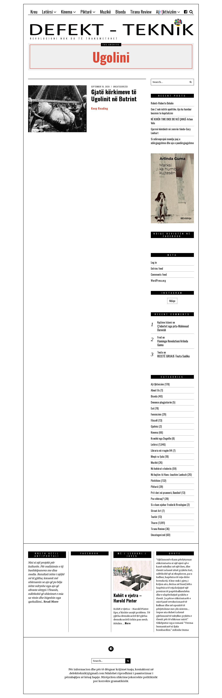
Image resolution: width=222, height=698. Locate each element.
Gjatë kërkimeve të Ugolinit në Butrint (114, 95)
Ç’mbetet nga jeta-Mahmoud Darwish (173, 328)
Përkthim (155, 481)
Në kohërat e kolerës (161, 469)
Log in (154, 262)
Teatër (154, 517)
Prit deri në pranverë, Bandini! (166, 493)
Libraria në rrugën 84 (161, 450)
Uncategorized (120, 86)
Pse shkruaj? (157, 499)
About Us (155, 390)
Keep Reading (99, 108)
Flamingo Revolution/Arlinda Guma (172, 343)
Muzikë (154, 463)
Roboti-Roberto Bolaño (162, 103)
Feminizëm (156, 414)
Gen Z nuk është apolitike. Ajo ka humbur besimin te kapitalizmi (171, 111)
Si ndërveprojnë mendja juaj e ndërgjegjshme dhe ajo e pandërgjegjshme (172, 141)
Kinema (154, 432)
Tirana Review (158, 529)
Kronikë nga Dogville (161, 438)
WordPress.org (158, 280)
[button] (190, 82)
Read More (51, 601)
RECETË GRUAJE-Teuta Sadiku (173, 356)
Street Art (156, 511)
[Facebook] (185, 11)
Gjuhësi (154, 426)
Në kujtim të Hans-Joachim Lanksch (169, 475)
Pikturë (154, 487)
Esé (152, 408)
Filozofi (154, 420)
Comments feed (159, 274)
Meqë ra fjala (157, 456)
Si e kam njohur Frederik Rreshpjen (168, 505)
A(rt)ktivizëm (157, 384)
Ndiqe (172, 301)
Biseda (154, 396)
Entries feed (157, 268)
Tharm (154, 523)
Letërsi (154, 444)
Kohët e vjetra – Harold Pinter (127, 598)
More (128, 623)
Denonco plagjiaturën (161, 402)
